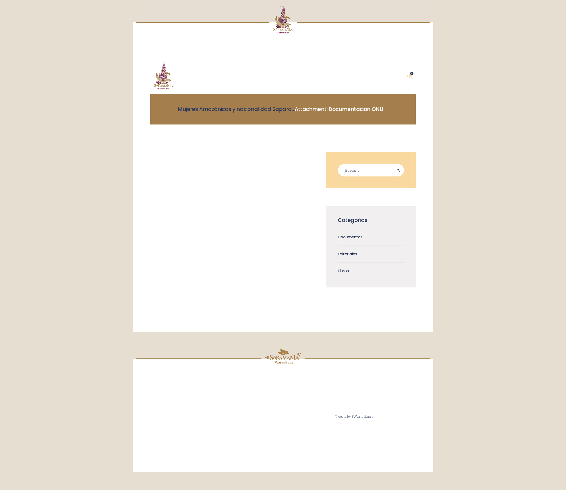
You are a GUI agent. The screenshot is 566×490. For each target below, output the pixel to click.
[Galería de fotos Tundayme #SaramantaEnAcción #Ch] (283, 416)
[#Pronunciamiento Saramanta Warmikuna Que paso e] (309, 416)
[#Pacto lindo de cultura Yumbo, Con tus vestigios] (256, 400)
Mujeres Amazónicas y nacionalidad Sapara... (236, 109)
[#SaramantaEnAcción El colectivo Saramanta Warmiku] (283, 431)
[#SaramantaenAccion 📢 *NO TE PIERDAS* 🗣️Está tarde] (309, 431)
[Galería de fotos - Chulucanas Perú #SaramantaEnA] (256, 416)
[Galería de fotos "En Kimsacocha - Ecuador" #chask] (256, 431)
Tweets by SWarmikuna (354, 416)
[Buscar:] (371, 170)
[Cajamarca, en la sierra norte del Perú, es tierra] (283, 400)
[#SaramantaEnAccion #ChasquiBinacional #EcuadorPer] (309, 400)
